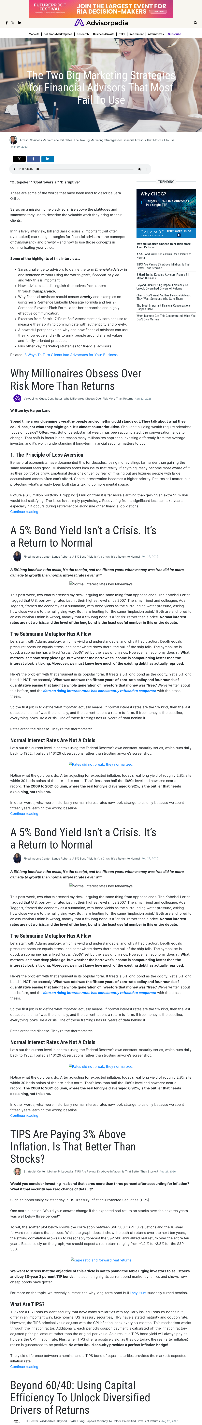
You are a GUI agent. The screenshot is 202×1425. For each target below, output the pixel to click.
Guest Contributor (50, 398)
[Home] (101, 22)
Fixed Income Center (37, 556)
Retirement (136, 34)
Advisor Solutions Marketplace (39, 140)
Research (83, 34)
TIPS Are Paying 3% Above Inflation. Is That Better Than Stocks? (116, 1171)
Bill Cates (66, 140)
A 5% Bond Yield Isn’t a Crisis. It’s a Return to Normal (106, 556)
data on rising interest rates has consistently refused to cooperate (99, 691)
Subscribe (174, 34)
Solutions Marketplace (58, 34)
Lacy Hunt (138, 1293)
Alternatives (156, 34)
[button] (19, 159)
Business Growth (103, 34)
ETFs (122, 34)
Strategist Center (35, 1171)
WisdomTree (47, 1421)
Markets (34, 34)
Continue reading (24, 512)
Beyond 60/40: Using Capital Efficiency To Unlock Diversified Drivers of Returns (108, 1421)
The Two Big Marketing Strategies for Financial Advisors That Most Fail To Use (124, 140)
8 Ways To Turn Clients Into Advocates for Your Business (71, 355)
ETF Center (31, 1421)
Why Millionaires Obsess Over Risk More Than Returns (98, 398)
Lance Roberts (61, 556)
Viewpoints (31, 398)
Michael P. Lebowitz (60, 1171)
